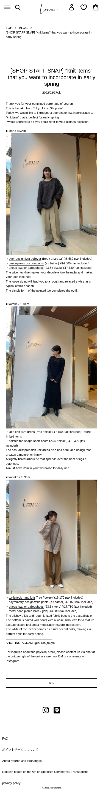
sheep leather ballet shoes (26, 267)
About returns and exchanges (22, 760)
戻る (52, 683)
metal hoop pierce (20, 611)
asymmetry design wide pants (29, 602)
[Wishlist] (84, 7)
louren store (55, 788)
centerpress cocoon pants (26, 263)
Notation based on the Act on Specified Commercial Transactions (45, 771)
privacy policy (11, 783)
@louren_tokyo (44, 642)
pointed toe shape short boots (28, 440)
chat (88, 652)
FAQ (5, 738)
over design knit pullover (25, 258)
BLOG (23, 27)
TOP (9, 27)
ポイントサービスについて (20, 749)
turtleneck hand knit (22, 597)
